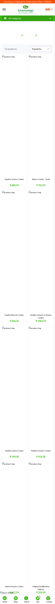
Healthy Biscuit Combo (14, 315)
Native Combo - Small (41, 179)
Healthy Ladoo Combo (14, 451)
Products (29, 35)
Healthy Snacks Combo (14, 179)
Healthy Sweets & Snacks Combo (41, 316)
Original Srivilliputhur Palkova (41, 587)
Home (16, 35)
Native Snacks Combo (14, 586)
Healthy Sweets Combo (41, 451)
